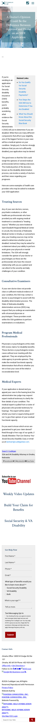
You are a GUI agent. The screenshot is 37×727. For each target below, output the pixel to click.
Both (8, 594)
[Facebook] (13, 669)
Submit (10, 635)
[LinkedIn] (18, 669)
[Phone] (27, 3)
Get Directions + (18, 666)
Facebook (8, 461)
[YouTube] (20, 669)
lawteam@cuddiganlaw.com (17, 442)
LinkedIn (20, 461)
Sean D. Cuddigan (9, 451)
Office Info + (7, 666)
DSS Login (13, 716)
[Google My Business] (13, 672)
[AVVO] (26, 669)
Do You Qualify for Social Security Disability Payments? (25, 88)
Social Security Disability (16, 588)
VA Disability (11, 591)
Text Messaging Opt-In (14, 613)
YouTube (30, 461)
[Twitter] (15, 669)
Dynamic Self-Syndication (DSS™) (16, 711)
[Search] (32, 720)
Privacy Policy (7, 688)
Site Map (5, 716)
